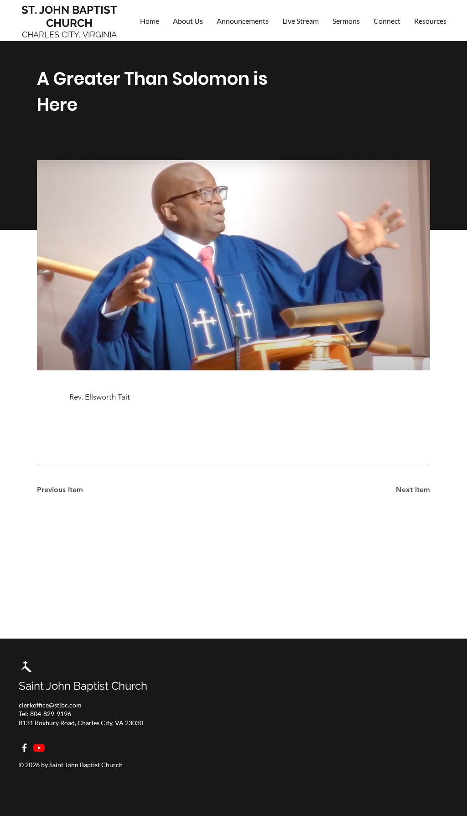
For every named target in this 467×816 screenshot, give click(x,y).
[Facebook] (24, 748)
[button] (387, 20)
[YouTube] (39, 748)
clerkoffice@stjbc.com (50, 705)
